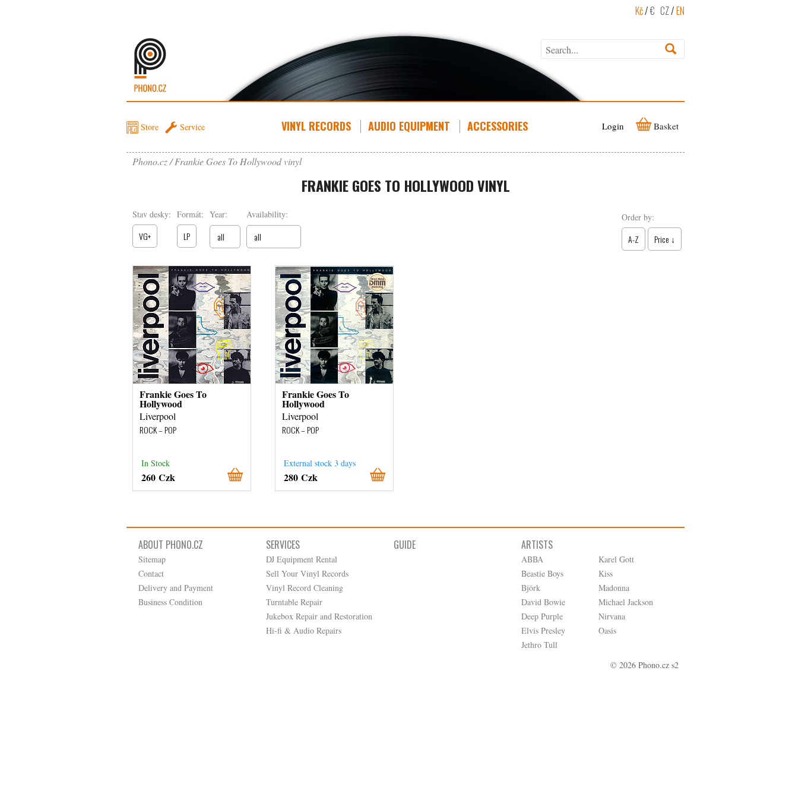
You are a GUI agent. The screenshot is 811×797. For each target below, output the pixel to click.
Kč (639, 11)
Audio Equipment (409, 126)
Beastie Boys (542, 573)
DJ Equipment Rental (301, 559)
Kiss (605, 573)
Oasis (607, 630)
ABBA (532, 559)
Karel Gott (616, 559)
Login (613, 126)
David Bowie (543, 602)
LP (186, 236)
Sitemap (152, 559)
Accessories (497, 126)
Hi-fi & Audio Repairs (303, 630)
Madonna (613, 587)
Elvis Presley (543, 630)
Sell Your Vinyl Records (307, 573)
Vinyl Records (316, 126)
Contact (151, 573)
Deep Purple (542, 616)
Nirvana (611, 616)
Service (192, 126)
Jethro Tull (539, 644)
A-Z (633, 239)
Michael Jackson (625, 602)
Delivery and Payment (175, 587)
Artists (537, 544)
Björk (530, 587)
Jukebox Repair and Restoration (319, 616)
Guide (405, 544)
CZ (664, 11)
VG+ (145, 236)
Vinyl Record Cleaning (304, 587)
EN (680, 11)
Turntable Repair (294, 602)
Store (150, 126)
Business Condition (170, 602)
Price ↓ (664, 239)
